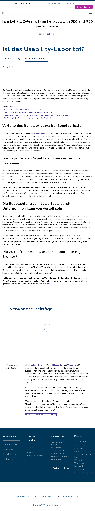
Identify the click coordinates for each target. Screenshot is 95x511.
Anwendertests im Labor (43, 133)
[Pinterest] (11, 295)
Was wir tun (40, 16)
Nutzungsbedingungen (70, 496)
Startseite (26, 16)
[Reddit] (21, 295)
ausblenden (13, 107)
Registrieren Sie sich (61, 468)
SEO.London (79, 446)
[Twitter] (7, 295)
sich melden (44, 284)
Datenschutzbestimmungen (27, 496)
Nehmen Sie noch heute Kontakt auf (40, 415)
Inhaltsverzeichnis (49, 496)
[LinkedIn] (91, 3)
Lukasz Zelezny (38, 365)
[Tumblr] (14, 295)
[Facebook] (4, 295)
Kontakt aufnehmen (84, 7)
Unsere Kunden (57, 16)
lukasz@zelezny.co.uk (55, 3)
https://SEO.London (74, 3)
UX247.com (72, 365)
